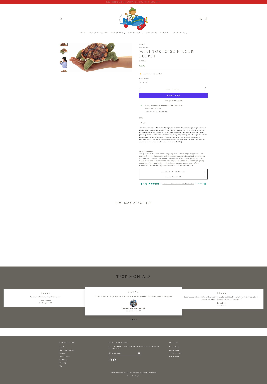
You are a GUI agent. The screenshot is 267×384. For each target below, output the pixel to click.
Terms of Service (175, 353)
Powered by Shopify (133, 376)
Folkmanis (145, 47)
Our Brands (134, 33)
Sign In (62, 366)
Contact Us (179, 33)
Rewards (62, 353)
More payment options (173, 101)
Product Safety (64, 356)
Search (61, 347)
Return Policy (174, 350)
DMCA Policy (174, 356)
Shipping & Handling (66, 350)
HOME (82, 33)
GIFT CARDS (151, 33)
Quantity (144, 78)
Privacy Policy (174, 347)
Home (141, 44)
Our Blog (62, 363)
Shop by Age (116, 33)
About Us (165, 33)
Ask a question (173, 176)
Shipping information (173, 171)
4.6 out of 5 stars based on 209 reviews (178, 184)
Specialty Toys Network (149, 372)
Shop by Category (98, 33)
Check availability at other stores (156, 111)
